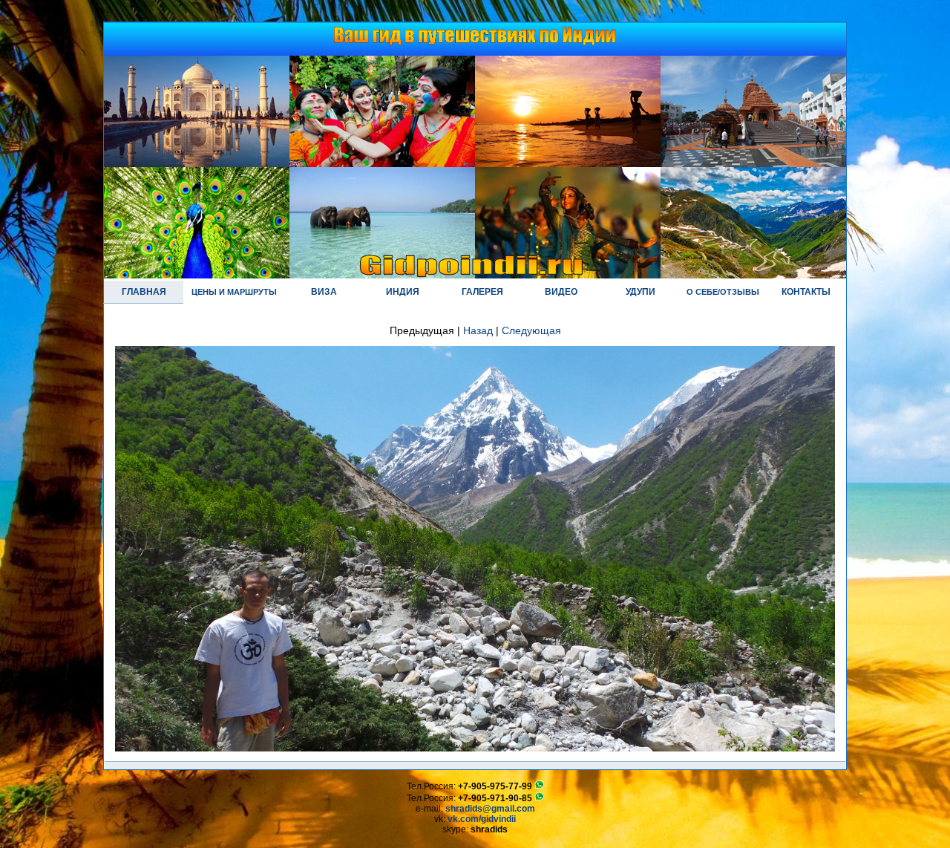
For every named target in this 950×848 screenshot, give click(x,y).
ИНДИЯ (402, 292)
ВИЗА (324, 292)
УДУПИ (640, 292)
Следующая (531, 330)
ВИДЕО (561, 292)
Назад (478, 330)
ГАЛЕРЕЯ (482, 292)
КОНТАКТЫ (806, 292)
